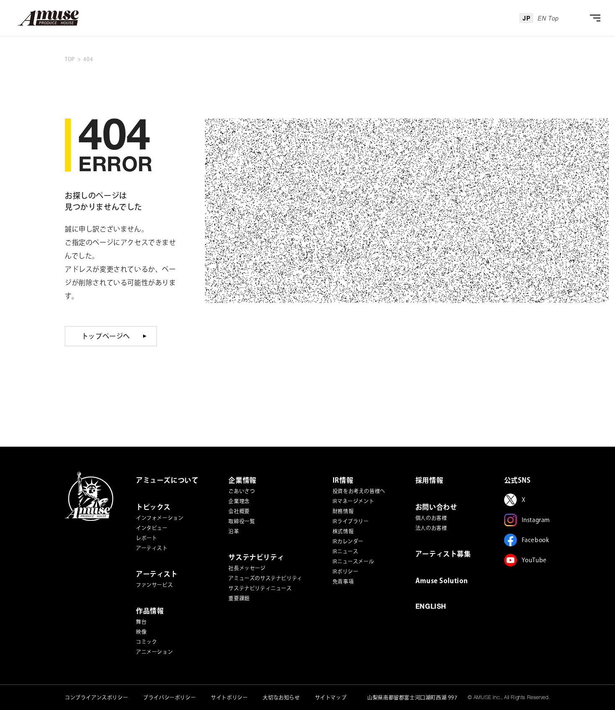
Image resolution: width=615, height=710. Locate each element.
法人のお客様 (431, 527)
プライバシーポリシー (169, 697)
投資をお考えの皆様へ (359, 491)
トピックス (153, 507)
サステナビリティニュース (260, 588)
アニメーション (154, 651)
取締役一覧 (241, 521)
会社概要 (238, 511)
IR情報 (343, 480)
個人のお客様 (431, 517)
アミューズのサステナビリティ (265, 578)
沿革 (233, 531)
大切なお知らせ (281, 697)
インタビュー (152, 527)
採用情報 (429, 480)
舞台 (141, 621)
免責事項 (343, 581)
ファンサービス (154, 584)
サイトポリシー (229, 697)
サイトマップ (331, 697)
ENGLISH (430, 607)
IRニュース (346, 551)
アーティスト (152, 548)
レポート (146, 537)
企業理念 (238, 501)
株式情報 (343, 531)
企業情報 (242, 480)
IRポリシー (346, 571)
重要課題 (238, 598)
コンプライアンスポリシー (96, 697)
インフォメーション (159, 517)
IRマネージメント (353, 501)
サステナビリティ (256, 557)
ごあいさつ (241, 491)
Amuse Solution (441, 580)
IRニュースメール (353, 561)
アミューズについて (167, 480)
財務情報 (343, 511)
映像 (141, 631)
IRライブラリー (351, 521)
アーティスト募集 (443, 554)
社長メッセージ (246, 568)
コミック (146, 641)
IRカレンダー (348, 541)
